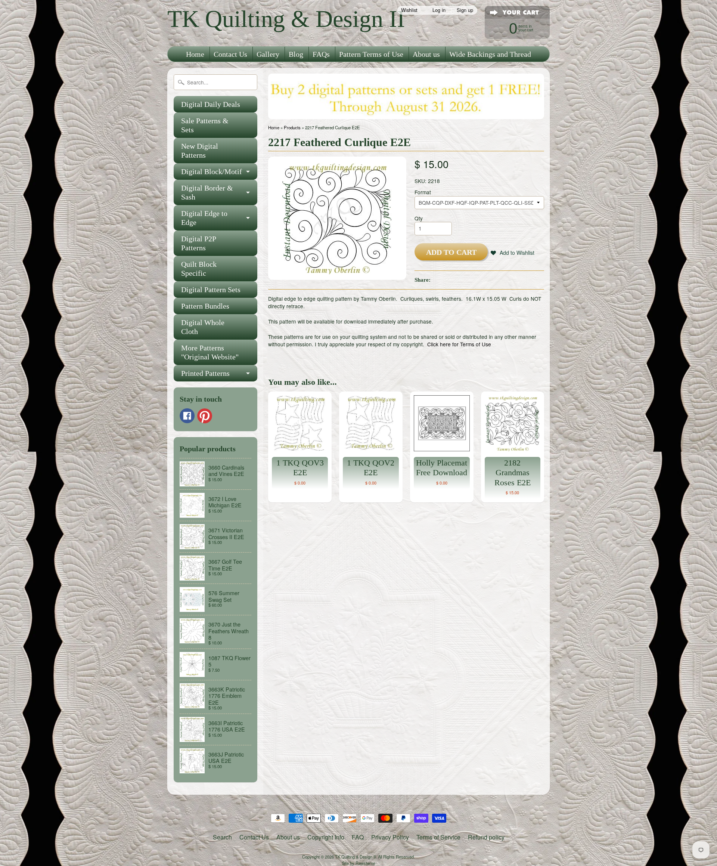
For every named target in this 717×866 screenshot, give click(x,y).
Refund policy (486, 837)
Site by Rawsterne (358, 863)
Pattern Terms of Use (371, 54)
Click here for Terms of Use (459, 344)
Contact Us (230, 54)
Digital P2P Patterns (198, 243)
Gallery (268, 54)
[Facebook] (187, 415)
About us (426, 54)
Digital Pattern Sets (210, 289)
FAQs (321, 54)
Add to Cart (451, 252)
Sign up (465, 10)
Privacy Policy (390, 837)
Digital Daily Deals (210, 104)
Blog (296, 54)
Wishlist (409, 10)
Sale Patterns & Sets (205, 125)
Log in (439, 10)
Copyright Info (325, 837)
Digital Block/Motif (211, 171)
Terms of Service (438, 837)
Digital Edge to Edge (204, 217)
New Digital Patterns (199, 150)
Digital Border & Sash (207, 192)
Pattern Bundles (205, 306)
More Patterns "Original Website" (210, 352)
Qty (419, 218)
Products (292, 127)
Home (195, 54)
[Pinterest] (204, 415)
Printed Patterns (205, 373)
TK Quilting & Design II (286, 19)
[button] (512, 252)
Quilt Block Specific (199, 268)
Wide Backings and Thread (490, 54)
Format (423, 192)
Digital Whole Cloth (202, 326)
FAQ (358, 837)
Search (222, 837)
